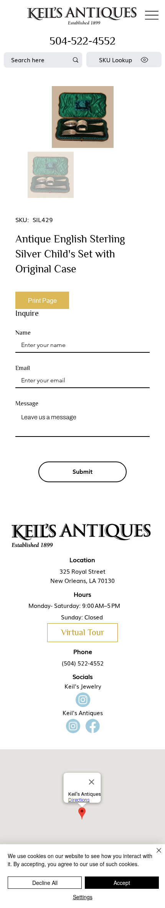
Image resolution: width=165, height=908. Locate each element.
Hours (82, 594)
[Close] (154, 855)
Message (26, 403)
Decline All (45, 882)
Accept (122, 882)
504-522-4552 (83, 41)
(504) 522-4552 (83, 663)
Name (23, 333)
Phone (82, 651)
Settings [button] (82, 897)
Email (22, 368)
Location (82, 559)
